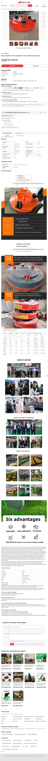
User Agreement (31, 756)
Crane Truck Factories (17, 740)
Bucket (2, 721)
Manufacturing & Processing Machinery (11, 9)
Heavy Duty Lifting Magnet (7, 734)
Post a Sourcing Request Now (37, 644)
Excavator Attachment (17, 718)
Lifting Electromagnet (17, 743)
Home (2, 9)
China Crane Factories (6, 740)
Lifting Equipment (22, 9)
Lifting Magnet (29, 9)
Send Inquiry (12, 65)
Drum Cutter (15, 721)
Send (12, 644)
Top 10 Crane (25, 746)
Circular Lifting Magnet (32, 734)
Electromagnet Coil (6, 746)
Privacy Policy (42, 756)
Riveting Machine (38, 718)
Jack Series (3, 718)
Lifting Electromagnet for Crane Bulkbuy (10, 749)
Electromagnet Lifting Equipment (30, 743)
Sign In (3, 127)
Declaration (37, 756)
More (2, 751)
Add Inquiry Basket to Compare (24, 48)
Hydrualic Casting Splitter (29, 721)
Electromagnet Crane (6, 743)
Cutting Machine (27, 718)
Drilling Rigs (3, 716)
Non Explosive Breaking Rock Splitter (31, 716)
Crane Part (36, 740)
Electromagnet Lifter (16, 746)
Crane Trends (33, 746)
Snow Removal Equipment (18, 716)
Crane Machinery (27, 740)
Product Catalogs (18, 714)
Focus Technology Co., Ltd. (15, 756)
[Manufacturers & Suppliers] (24, 2)
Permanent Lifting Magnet (20, 734)
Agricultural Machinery (39, 716)
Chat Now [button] (36, 65)
